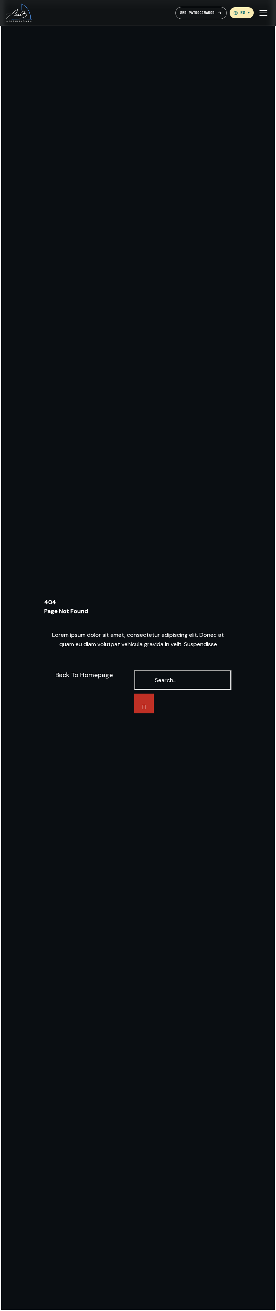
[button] (242, 13)
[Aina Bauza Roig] (19, 13)
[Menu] (263, 13)
